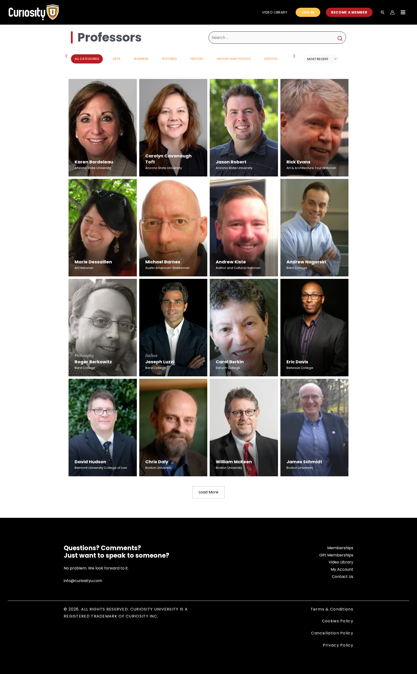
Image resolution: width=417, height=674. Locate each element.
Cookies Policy (337, 621)
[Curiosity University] (33, 12)
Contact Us (342, 576)
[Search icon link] (382, 12)
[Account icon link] (392, 12)
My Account (342, 569)
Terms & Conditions (332, 609)
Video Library (341, 562)
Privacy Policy (338, 645)
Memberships (340, 548)
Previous (67, 55)
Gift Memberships (336, 555)
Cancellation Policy (332, 633)
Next (294, 55)
